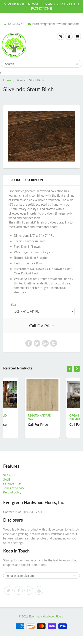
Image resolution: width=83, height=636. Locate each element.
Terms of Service (14, 488)
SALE (6, 479)
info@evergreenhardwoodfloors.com (56, 24)
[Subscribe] (74, 575)
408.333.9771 (16, 24)
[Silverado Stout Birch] (41, 136)
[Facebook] (18, 590)
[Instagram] (28, 590)
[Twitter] (8, 590)
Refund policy (12, 492)
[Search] (76, 64)
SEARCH (9, 475)
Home (7, 80)
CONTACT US (12, 484)
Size (13, 304)
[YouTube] (39, 590)
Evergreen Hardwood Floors (46, 616)
